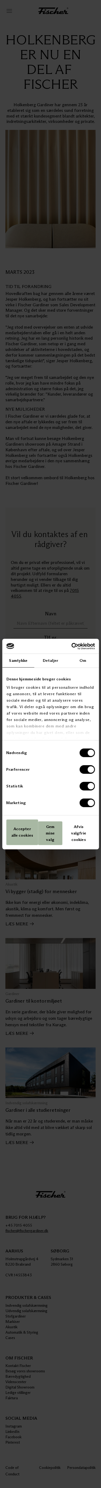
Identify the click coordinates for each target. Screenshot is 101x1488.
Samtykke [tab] (18, 660)
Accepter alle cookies (22, 832)
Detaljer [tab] (50, 660)
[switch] (87, 769)
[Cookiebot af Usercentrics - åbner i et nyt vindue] (72, 646)
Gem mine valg (50, 833)
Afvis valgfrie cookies (78, 833)
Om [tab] (82, 660)
